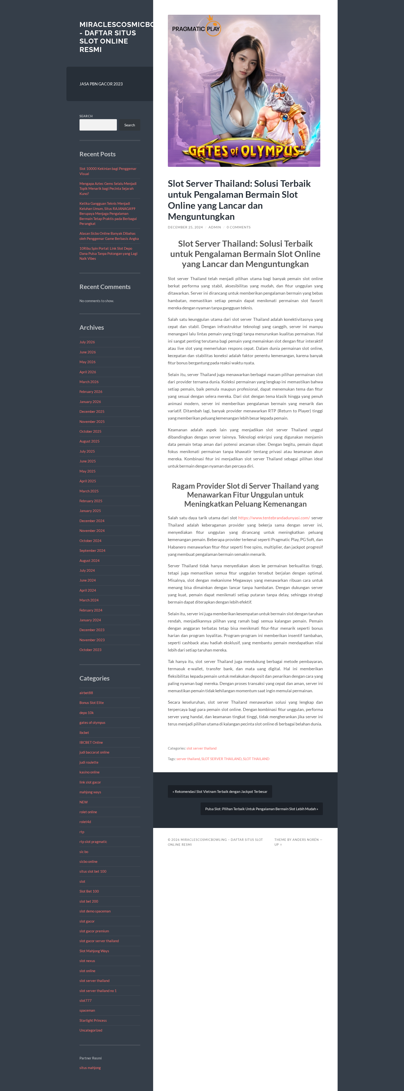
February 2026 (90, 391)
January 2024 (90, 620)
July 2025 (87, 451)
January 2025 (90, 511)
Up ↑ (278, 844)
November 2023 (92, 640)
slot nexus (87, 961)
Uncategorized (90, 1030)
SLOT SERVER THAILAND (221, 759)
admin (215, 227)
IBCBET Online (91, 742)
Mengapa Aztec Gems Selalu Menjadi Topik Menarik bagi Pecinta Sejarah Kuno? (108, 188)
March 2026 (89, 382)
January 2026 (90, 401)
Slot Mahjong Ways (94, 951)
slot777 (85, 1000)
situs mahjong (90, 1067)
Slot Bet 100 (89, 891)
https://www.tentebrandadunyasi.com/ (274, 517)
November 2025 (92, 421)
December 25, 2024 (185, 227)
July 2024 (87, 570)
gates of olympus (92, 722)
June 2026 (87, 352)
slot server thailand (94, 980)
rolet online (88, 812)
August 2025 (89, 441)
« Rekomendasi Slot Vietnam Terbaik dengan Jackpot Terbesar (220, 791)
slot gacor (87, 921)
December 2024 (92, 521)
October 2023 (90, 650)
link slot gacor (90, 782)
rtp (81, 832)
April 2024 (87, 590)
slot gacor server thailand (99, 941)
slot (82, 881)
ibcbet (84, 732)
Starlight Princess (93, 1020)
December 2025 (92, 411)
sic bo (83, 851)
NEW (83, 802)
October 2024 (90, 540)
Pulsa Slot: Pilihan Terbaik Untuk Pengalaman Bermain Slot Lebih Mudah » (261, 809)
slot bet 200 (88, 901)
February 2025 (90, 501)
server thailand (188, 759)
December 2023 (92, 630)
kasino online (89, 772)
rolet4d (85, 822)
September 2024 (92, 550)
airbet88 (86, 693)
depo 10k (86, 712)
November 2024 (92, 530)
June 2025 (87, 461)
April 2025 (87, 481)
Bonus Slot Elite (91, 702)
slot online (87, 971)
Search (86, 116)
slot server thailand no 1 (98, 990)
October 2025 (90, 431)
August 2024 (89, 560)
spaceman (87, 1010)
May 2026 (87, 362)
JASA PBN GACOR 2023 (101, 83)
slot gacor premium (94, 931)
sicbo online (88, 861)
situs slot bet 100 (92, 871)
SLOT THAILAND (256, 759)
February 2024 (90, 610)
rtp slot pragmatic (93, 841)
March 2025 (89, 491)
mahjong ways (90, 792)
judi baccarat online (94, 752)
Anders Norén (305, 840)
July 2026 (87, 342)
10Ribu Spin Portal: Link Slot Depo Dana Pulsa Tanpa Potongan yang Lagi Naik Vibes (108, 253)
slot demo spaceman (95, 911)
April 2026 (87, 372)
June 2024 (87, 580)
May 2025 (87, 471)
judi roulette (88, 762)
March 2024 (89, 600)
